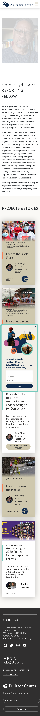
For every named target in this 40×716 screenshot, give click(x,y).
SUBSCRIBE (19, 386)
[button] (19, 361)
